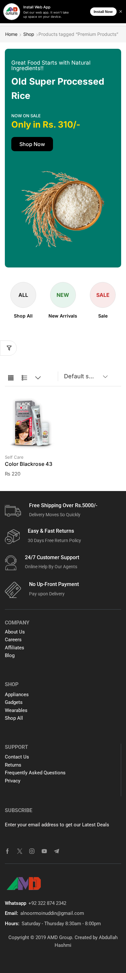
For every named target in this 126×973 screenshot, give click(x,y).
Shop (28, 34)
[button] (32, 144)
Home (11, 34)
